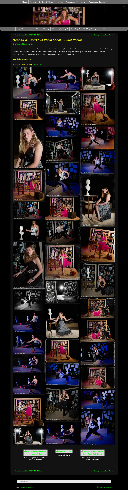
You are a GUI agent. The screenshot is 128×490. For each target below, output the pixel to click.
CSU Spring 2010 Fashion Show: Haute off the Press (35, 458)
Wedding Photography (92, 28)
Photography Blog (59, 28)
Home (24, 2)
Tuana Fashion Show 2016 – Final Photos (28, 35)
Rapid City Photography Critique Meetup (33, 28)
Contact (33, 2)
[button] (29, 83)
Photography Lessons (97, 2)
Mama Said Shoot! (64, 455)
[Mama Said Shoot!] (64, 451)
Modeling (74, 28)
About (60, 2)
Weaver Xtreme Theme (106, 487)
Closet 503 (37, 65)
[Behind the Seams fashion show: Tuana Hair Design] (92, 454)
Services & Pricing (46, 2)
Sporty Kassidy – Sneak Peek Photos (102, 35)
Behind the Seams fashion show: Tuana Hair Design (92, 458)
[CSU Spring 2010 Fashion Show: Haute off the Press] (36, 454)
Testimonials (108, 28)
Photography (71, 2)
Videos (83, 2)
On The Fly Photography (28, 487)
